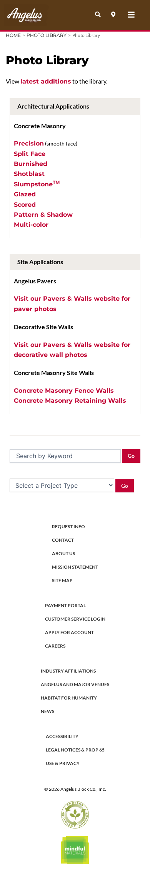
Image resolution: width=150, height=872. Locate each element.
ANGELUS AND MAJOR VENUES (75, 684)
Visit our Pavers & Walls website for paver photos (72, 303)
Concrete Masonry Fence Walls (64, 390)
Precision (29, 143)
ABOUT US (63, 553)
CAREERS (55, 646)
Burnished (30, 163)
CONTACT (63, 540)
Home (13, 35)
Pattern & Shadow (43, 214)
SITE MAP (62, 580)
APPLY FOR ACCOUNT (69, 632)
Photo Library (47, 35)
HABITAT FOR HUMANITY (69, 698)
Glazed (25, 194)
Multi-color (31, 224)
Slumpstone (37, 183)
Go (131, 455)
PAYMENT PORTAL (65, 605)
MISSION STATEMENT (75, 567)
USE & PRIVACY (63, 763)
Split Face (29, 153)
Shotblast (29, 173)
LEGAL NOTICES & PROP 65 (75, 750)
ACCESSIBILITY (62, 736)
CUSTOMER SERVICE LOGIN (75, 619)
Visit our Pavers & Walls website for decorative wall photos (72, 349)
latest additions (45, 81)
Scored (25, 204)
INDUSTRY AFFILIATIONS (68, 671)
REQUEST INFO (68, 526)
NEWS (47, 711)
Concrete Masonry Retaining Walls (70, 400)
